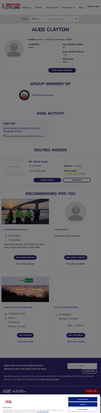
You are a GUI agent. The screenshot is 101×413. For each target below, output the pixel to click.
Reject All (82, 404)
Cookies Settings (82, 409)
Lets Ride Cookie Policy (43, 411)
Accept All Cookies (83, 399)
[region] (50, 403)
